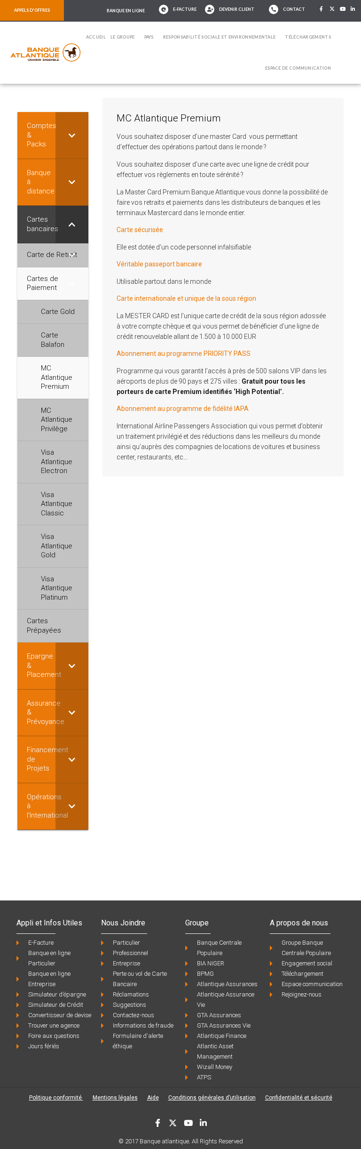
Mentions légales (115, 1097)
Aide (153, 1097)
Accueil (96, 37)
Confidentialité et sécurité (298, 1097)
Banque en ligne (126, 10)
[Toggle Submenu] (71, 135)
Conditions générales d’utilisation (212, 1097)
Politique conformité (56, 1097)
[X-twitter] (332, 9)
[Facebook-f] (321, 9)
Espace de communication (298, 68)
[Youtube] (342, 9)
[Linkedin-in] (353, 9)
